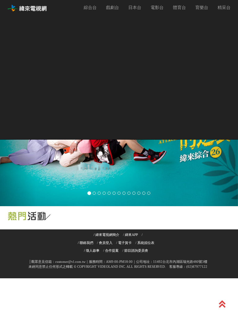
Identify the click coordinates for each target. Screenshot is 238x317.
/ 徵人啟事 (91, 250)
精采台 (224, 7)
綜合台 (90, 7)
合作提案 (112, 250)
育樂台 (201, 7)
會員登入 (105, 243)
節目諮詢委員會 (136, 250)
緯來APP (131, 235)
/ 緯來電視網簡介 (106, 235)
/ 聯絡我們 (85, 243)
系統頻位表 (145, 243)
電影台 (157, 7)
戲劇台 (112, 7)
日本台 (134, 7)
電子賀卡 (125, 243)
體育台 (179, 7)
